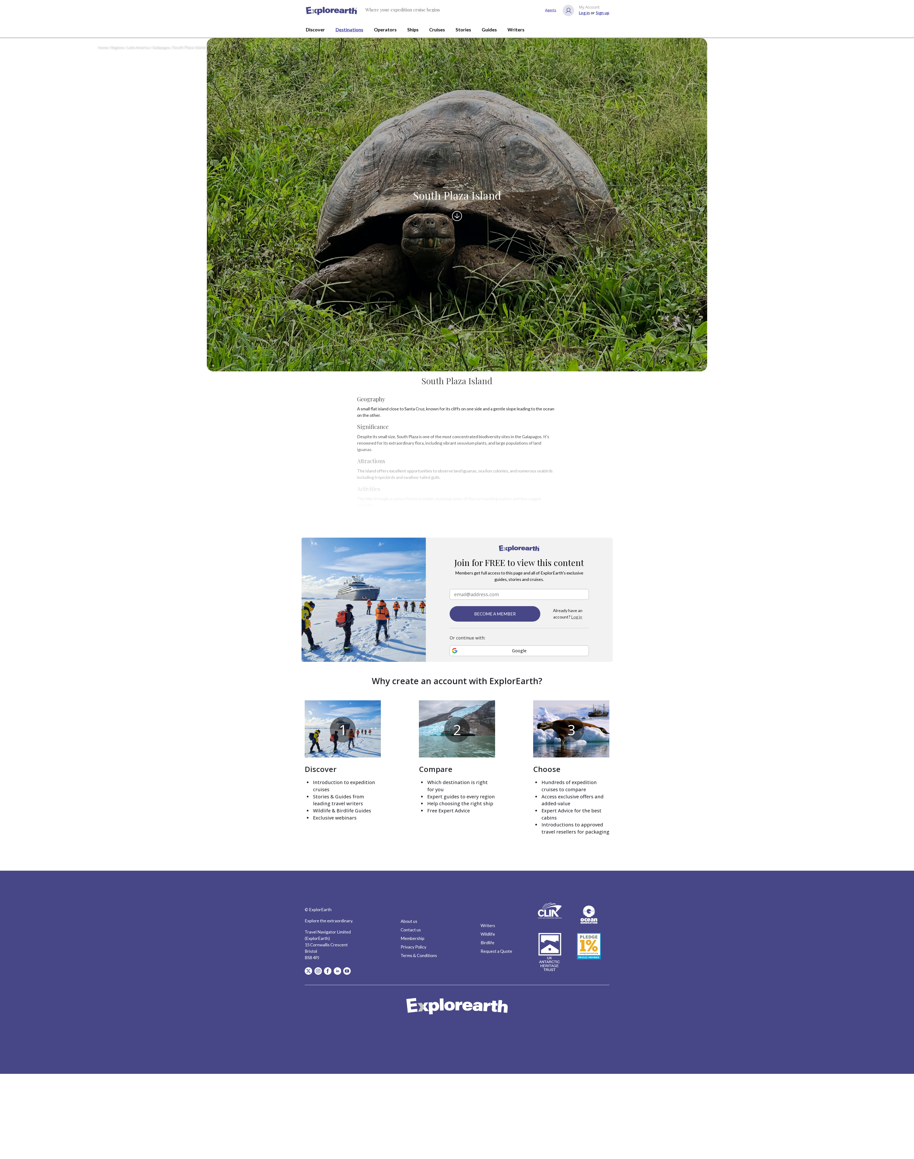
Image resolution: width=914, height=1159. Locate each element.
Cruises (437, 29)
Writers (515, 29)
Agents (550, 10)
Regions (117, 47)
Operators (385, 29)
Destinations (349, 29)
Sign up (602, 12)
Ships (412, 29)
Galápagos (161, 47)
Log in (584, 12)
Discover (315, 29)
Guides (489, 29)
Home (103, 47)
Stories (463, 29)
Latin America (138, 47)
